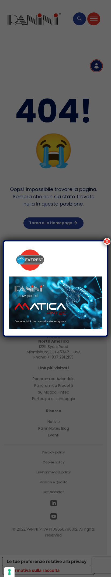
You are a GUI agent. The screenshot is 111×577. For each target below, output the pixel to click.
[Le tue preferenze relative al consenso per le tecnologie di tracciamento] (9, 572)
